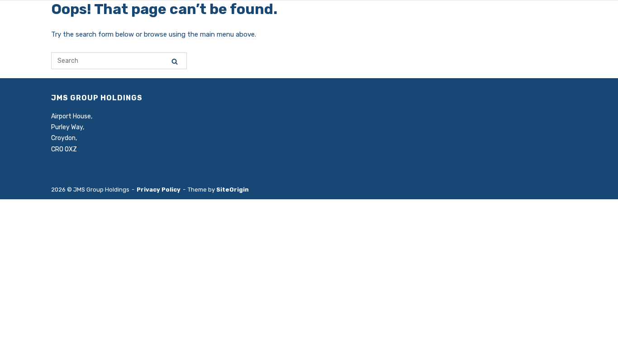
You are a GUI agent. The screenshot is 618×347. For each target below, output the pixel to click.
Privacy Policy (159, 189)
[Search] (174, 61)
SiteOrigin (232, 189)
